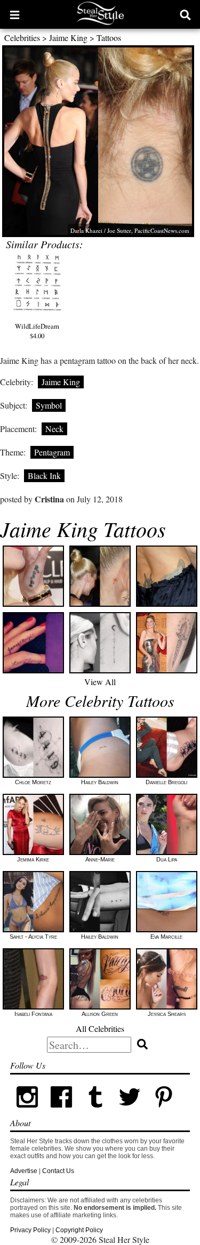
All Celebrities (100, 1028)
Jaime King (68, 37)
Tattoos (109, 37)
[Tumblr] (95, 1112)
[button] (14, 14)
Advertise (23, 1171)
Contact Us (58, 1171)
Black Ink (44, 475)
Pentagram (52, 452)
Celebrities (22, 37)
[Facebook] (61, 1112)
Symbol (49, 405)
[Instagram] (27, 1112)
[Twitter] (130, 1112)
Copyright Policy (79, 1230)
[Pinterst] (164, 1112)
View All (100, 681)
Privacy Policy (30, 1230)
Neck (54, 428)
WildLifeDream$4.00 (37, 330)
